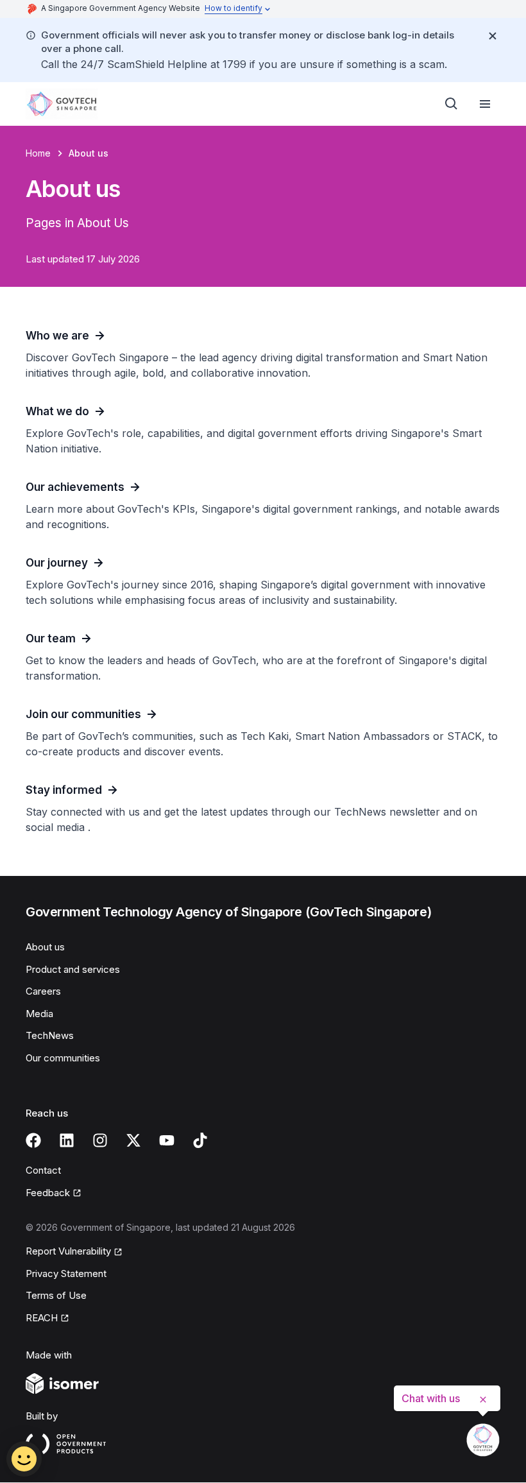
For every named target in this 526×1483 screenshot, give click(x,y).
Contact (43, 1170)
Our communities (63, 1058)
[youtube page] (166, 1140)
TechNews (50, 1035)
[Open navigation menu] (485, 104)
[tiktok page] (200, 1140)
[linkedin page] (66, 1140)
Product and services (73, 969)
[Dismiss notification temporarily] (492, 36)
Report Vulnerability (68, 1251)
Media (39, 1013)
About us (45, 947)
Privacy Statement (66, 1273)
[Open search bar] (451, 104)
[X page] (133, 1140)
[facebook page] (33, 1140)
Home (38, 153)
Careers (43, 991)
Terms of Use (56, 1295)
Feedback (48, 1193)
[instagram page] (100, 1140)
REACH (42, 1318)
